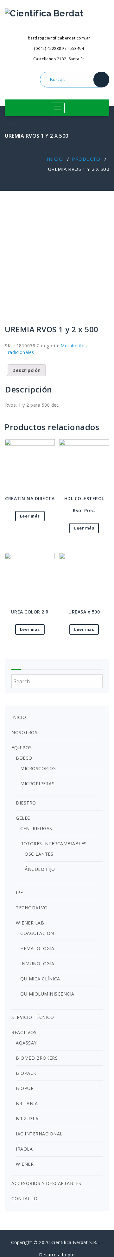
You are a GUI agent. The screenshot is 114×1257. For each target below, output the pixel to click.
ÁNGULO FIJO (40, 869)
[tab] (27, 370)
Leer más (30, 516)
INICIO (18, 717)
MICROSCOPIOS (38, 768)
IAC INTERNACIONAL (39, 1134)
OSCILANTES (39, 854)
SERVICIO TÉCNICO (32, 1017)
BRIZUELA (27, 1119)
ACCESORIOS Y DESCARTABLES (46, 1183)
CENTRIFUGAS (36, 828)
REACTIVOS (24, 1032)
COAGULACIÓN (37, 933)
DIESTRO (26, 803)
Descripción (26, 370)
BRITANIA (27, 1103)
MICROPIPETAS (37, 784)
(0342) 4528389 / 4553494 (58, 48)
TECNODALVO (32, 908)
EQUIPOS (21, 748)
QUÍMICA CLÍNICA (40, 979)
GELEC (23, 818)
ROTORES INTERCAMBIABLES (53, 844)
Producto (86, 159)
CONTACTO (24, 1198)
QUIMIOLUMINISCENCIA (47, 994)
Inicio (55, 159)
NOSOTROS (24, 732)
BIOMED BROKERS (37, 1058)
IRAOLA (24, 1149)
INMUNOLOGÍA (37, 964)
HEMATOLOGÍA (37, 948)
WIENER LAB (30, 923)
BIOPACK (26, 1073)
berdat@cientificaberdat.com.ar (58, 38)
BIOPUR (25, 1088)
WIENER (25, 1164)
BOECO (24, 758)
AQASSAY (26, 1043)
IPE (19, 892)
